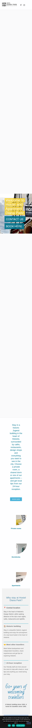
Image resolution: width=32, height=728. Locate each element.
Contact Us (14, 219)
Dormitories (16, 557)
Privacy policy (20, 725)
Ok (9, 725)
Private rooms (16, 528)
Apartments (16, 585)
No (13, 725)
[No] (29, 723)
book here (14, 226)
